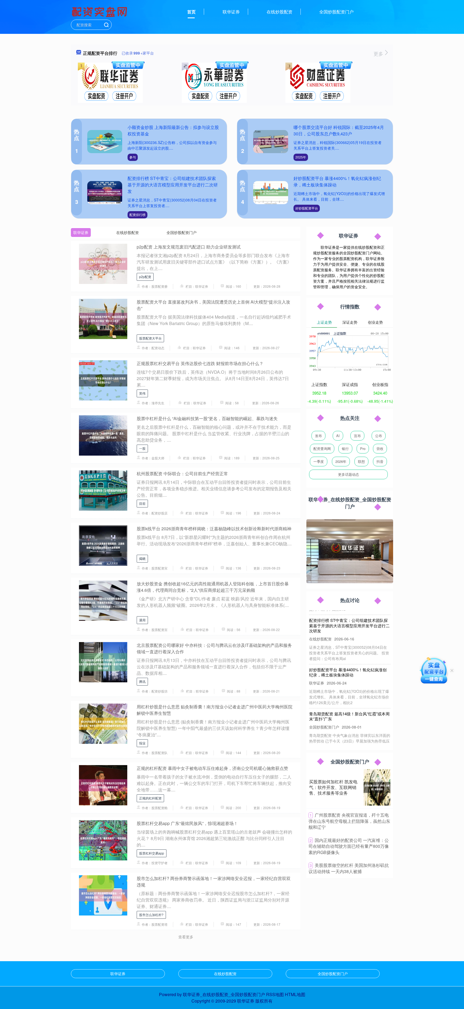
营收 (379, 448)
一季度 (318, 461)
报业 (142, 743)
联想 (361, 461)
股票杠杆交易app (151, 853)
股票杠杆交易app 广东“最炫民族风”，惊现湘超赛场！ (187, 823)
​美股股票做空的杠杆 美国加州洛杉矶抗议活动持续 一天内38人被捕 (349, 868)
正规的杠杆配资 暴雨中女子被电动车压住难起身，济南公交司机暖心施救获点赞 (212, 768)
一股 (142, 448)
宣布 (357, 435)
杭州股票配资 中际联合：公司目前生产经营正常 (182, 473)
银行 (345, 448)
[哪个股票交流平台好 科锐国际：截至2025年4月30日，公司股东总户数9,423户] (270, 141)
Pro (362, 448)
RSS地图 (275, 994)
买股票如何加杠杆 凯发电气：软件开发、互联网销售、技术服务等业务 (333, 787)
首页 (191, 12)
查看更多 (185, 936)
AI (338, 435)
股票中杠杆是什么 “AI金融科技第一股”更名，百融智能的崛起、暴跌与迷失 (207, 418)
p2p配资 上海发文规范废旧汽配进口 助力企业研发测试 (189, 247)
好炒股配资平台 (306, 208)
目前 (142, 503)
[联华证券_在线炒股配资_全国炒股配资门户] (100, 11)
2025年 (300, 157)
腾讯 (142, 681)
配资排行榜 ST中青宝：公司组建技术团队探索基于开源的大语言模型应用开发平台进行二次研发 (173, 184)
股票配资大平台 (150, 338)
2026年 (340, 461)
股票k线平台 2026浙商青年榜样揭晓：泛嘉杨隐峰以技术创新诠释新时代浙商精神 (214, 528)
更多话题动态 (348, 474)
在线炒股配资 (279, 12)
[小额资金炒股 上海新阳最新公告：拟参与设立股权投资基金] (104, 141)
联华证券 (231, 12)
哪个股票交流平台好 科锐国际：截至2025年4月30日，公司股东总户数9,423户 (338, 130)
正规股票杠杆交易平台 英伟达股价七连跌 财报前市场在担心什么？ (200, 363)
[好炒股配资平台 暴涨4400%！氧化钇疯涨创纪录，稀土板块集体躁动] (270, 192)
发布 (318, 435)
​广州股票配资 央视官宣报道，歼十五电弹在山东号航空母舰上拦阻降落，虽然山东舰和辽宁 (349, 821)
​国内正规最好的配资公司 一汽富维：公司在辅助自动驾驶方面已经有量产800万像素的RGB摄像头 (349, 846)
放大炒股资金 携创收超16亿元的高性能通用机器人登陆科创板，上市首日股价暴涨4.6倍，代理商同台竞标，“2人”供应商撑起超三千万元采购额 (213, 587)
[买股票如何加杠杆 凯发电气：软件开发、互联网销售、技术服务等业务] (377, 787)
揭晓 (142, 558)
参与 (132, 157)
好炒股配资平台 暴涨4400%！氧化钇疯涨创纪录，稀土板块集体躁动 (348, 659)
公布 (378, 435)
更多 (379, 53)
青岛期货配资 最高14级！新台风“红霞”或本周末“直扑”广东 (349, 703)
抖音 (379, 461)
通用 (142, 620)
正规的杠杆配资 (150, 798)
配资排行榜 (137, 214)
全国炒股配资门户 (336, 12)
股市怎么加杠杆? (151, 914)
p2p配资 (145, 276)
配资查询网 (322, 448)
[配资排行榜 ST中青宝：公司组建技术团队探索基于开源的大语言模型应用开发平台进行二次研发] (104, 192)
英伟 (142, 393)
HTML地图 (295, 994)
